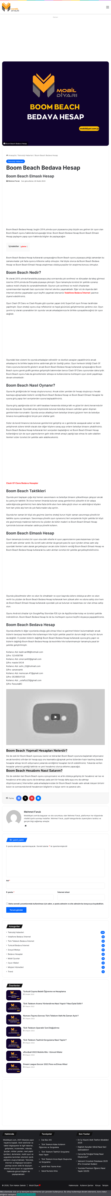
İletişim (105, 1185)
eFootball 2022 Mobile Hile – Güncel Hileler (42, 1052)
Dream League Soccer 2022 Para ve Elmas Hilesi (45, 1064)
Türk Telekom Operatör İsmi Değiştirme (41, 1028)
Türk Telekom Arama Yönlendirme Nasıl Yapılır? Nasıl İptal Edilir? (53, 1003)
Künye (98, 1185)
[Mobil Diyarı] (10, 7)
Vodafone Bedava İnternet (19, 937)
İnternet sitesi (64, 892)
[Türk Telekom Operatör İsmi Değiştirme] (13, 1031)
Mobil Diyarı (34, 1185)
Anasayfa (12, 155)
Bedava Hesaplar (15, 954)
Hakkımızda (73, 1185)
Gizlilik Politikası (29, 1194)
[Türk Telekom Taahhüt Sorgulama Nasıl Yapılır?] (13, 1044)
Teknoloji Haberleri (25, 155)
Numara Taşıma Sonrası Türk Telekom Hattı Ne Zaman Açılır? (51, 1015)
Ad (8, 880)
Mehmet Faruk (14, 181)
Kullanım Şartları (86, 1185)
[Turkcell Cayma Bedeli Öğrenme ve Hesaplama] (13, 995)
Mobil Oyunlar (14, 958)
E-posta (10, 892)
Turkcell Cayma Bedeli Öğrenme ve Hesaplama (44, 991)
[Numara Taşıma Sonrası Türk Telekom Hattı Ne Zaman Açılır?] (13, 1019)
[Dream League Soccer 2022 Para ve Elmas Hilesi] (13, 1068)
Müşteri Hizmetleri (16, 967)
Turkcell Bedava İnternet (18, 945)
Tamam (19, 1194)
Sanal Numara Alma (49, 1171)
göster (23, 246)
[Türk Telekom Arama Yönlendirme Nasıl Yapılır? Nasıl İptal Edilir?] (13, 1007)
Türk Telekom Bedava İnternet (21, 941)
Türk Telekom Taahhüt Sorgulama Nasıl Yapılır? (45, 1040)
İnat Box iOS (46, 1140)
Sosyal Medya (14, 950)
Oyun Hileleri (13, 963)
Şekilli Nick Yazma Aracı (51, 1166)
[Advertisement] (50, 38)
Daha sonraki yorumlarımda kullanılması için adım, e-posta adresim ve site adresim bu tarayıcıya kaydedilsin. (56, 904)
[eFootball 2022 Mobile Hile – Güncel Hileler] (13, 1056)
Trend (10, 971)
